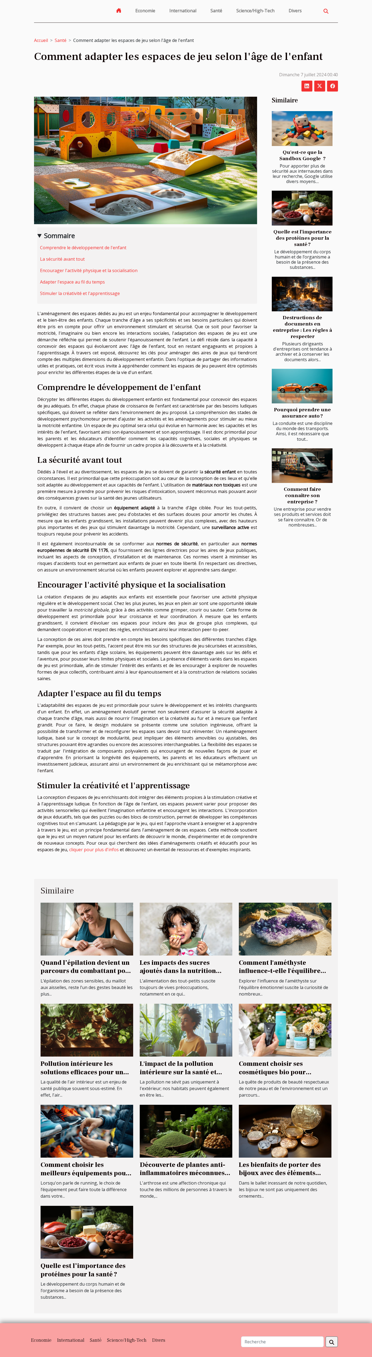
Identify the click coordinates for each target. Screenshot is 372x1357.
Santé (216, 11)
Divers (295, 11)
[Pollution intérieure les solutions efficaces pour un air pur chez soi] (87, 1030)
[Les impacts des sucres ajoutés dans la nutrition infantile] (186, 929)
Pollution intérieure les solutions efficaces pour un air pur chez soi (82, 1072)
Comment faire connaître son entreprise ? (302, 495)
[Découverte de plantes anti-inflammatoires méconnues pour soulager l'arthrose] (186, 1131)
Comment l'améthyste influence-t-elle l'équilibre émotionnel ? (280, 971)
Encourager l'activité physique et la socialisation (89, 270)
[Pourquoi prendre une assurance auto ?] (302, 386)
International (182, 11)
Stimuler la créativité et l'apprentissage (80, 293)
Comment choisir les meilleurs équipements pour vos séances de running (85, 1173)
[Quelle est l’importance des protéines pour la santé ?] (302, 208)
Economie (145, 11)
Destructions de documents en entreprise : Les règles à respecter (302, 327)
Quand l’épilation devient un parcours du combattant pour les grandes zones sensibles (87, 971)
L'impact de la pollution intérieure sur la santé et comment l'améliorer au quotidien (178, 1076)
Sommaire (59, 235)
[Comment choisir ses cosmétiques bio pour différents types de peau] (285, 1030)
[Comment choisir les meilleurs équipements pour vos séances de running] (87, 1131)
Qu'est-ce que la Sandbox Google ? (302, 155)
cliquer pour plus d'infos (94, 850)
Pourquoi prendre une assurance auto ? (302, 412)
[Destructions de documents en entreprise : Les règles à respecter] (302, 294)
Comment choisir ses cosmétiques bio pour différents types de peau (276, 1072)
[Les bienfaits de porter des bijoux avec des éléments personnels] (285, 1131)
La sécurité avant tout (62, 259)
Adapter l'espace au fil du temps (72, 282)
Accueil (41, 40)
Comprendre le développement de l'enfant (83, 248)
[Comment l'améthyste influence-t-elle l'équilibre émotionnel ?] (285, 929)
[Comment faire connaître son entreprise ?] (302, 465)
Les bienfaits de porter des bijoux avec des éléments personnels (280, 1173)
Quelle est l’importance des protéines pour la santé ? (302, 238)
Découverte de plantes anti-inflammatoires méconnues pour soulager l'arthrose (182, 1173)
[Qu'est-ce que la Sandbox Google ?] (302, 128)
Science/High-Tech (255, 11)
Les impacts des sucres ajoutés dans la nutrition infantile (178, 971)
